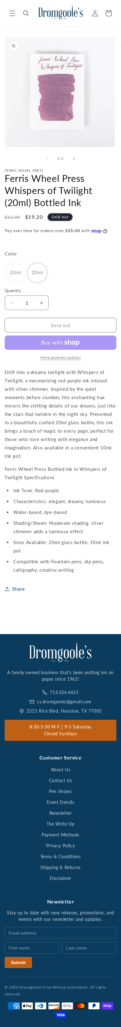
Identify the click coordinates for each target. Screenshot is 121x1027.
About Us (60, 769)
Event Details (60, 802)
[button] (12, 13)
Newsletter (60, 813)
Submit (18, 962)
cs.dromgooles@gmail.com (64, 701)
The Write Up (60, 824)
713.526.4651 (64, 692)
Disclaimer (60, 878)
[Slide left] (47, 158)
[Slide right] (74, 158)
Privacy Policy (60, 845)
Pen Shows (60, 791)
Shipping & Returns (60, 867)
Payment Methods (60, 834)
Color (11, 253)
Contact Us (60, 780)
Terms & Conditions (60, 856)
